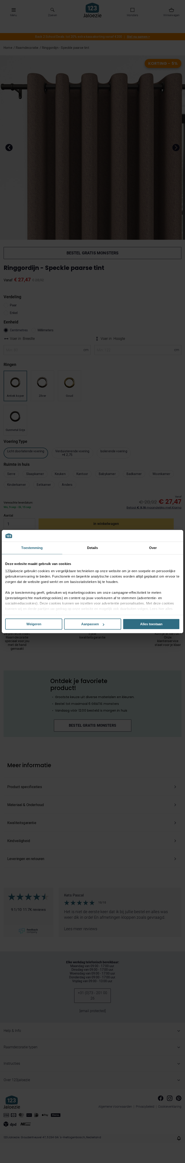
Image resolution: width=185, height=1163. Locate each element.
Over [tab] (153, 548)
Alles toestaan (151, 624)
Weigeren (33, 624)
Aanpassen (90, 624)
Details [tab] (92, 548)
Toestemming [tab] (32, 548)
